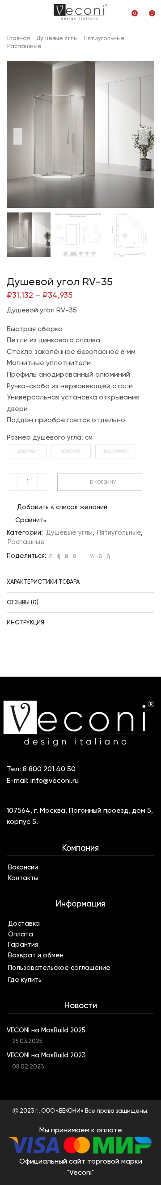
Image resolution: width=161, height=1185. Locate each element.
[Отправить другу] (83, 556)
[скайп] (107, 556)
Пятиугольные (104, 38)
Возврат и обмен (36, 955)
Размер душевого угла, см (50, 437)
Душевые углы (57, 38)
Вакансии (23, 867)
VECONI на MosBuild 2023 (46, 1055)
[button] (18, 136)
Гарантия (23, 944)
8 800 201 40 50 (49, 769)
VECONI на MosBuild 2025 (46, 1030)
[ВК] (67, 556)
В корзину (103, 482)
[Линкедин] (92, 556)
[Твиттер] (51, 556)
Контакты (23, 877)
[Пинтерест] (75, 556)
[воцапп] (100, 556)
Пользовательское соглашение (59, 967)
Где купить (25, 979)
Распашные (24, 46)
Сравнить (31, 520)
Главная (18, 38)
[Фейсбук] (59, 556)
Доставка (24, 923)
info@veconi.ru (54, 780)
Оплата (20, 934)
